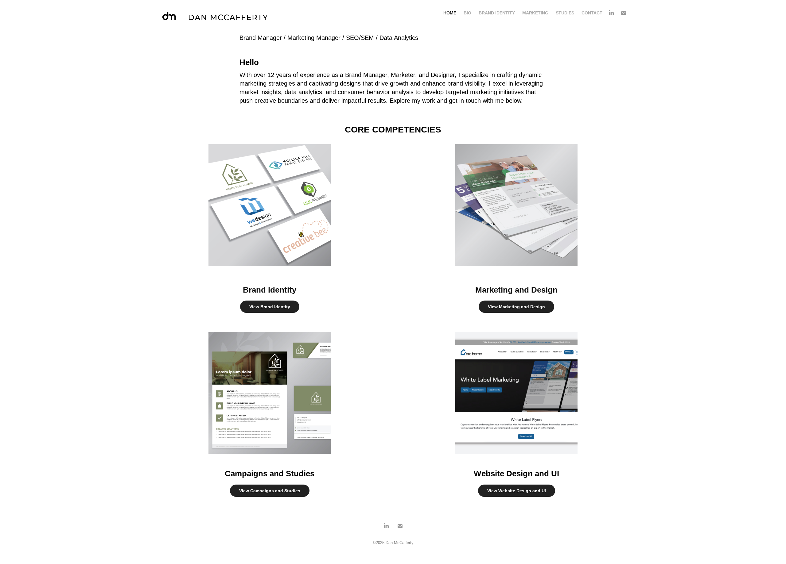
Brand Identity (497, 12)
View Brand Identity (269, 306)
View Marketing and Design (516, 306)
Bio (467, 12)
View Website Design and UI (516, 490)
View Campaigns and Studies (269, 490)
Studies (565, 12)
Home (449, 12)
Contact (592, 12)
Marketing (535, 12)
